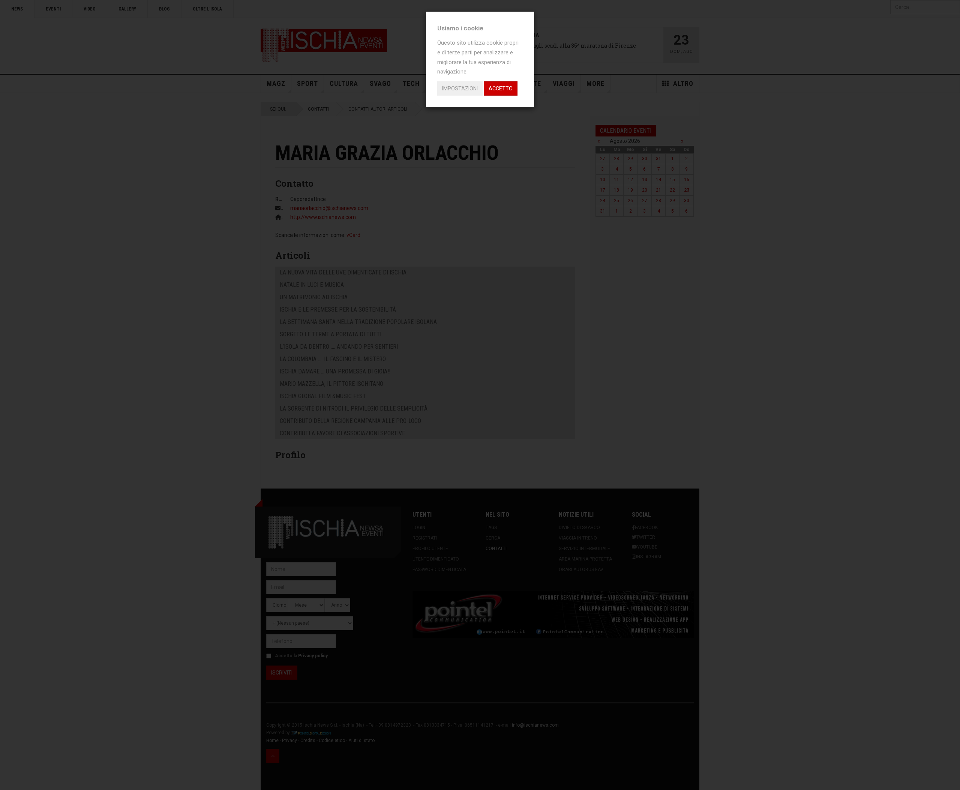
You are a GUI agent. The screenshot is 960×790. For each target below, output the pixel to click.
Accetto (501, 88)
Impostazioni (460, 88)
